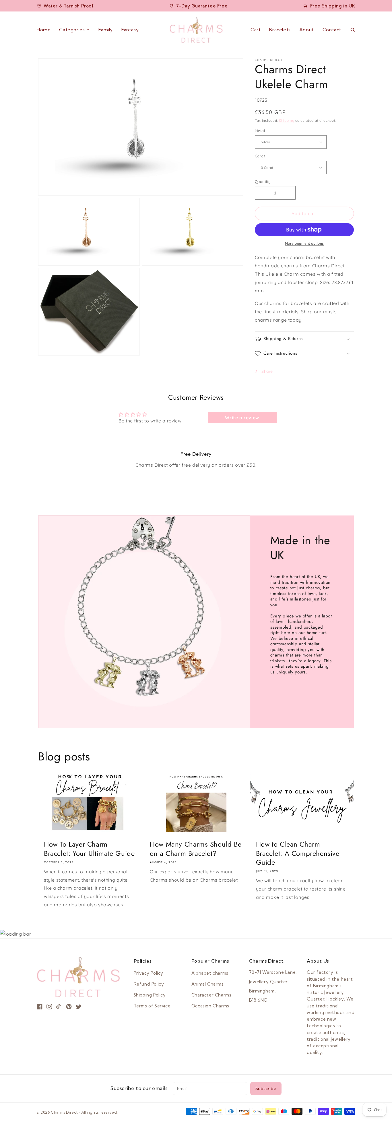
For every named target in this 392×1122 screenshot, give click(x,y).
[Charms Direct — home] (196, 30)
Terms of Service (152, 1006)
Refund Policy (149, 984)
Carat (260, 156)
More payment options (304, 243)
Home (44, 29)
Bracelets (279, 29)
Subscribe (265, 1088)
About (306, 29)
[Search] (352, 30)
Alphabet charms (209, 973)
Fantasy (130, 29)
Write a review (242, 417)
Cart (256, 30)
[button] (304, 339)
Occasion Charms (210, 1006)
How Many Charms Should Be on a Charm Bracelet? (195, 849)
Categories (72, 29)
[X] (78, 1006)
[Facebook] (39, 1006)
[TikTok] (59, 1006)
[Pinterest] (69, 1006)
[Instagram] (49, 1006)
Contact (332, 29)
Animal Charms (207, 984)
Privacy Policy (148, 973)
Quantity (262, 181)
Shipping (286, 120)
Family (105, 29)
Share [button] (267, 371)
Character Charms (211, 995)
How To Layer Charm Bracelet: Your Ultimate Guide (89, 849)
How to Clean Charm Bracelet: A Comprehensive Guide (297, 853)
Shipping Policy (150, 995)
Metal (260, 130)
